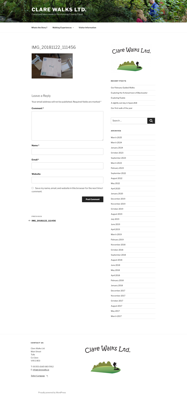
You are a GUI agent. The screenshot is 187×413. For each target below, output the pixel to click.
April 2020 (115, 188)
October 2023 (117, 153)
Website (36, 174)
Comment (38, 108)
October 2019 (117, 209)
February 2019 (117, 239)
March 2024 (116, 142)
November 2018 (118, 244)
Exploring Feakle (118, 98)
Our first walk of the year (121, 108)
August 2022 (116, 178)
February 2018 (117, 280)
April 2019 (115, 229)
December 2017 (118, 290)
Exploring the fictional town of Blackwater (129, 93)
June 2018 (115, 265)
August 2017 (116, 306)
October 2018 (117, 250)
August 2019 (116, 214)
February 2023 (117, 168)
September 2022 (118, 173)
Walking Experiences (62, 27)
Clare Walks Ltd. (59, 10)
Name (35, 145)
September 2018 (118, 255)
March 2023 (116, 163)
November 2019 (118, 204)
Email (35, 159)
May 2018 (115, 270)
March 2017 (116, 316)
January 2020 (117, 193)
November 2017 (118, 295)
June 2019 (115, 224)
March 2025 (116, 137)
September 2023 (118, 158)
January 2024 (117, 147)
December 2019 (118, 199)
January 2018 (117, 285)
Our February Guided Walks (123, 87)
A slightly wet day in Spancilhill (124, 103)
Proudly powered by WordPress (52, 392)
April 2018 (115, 275)
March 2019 (116, 234)
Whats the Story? (39, 27)
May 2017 (115, 311)
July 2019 (115, 219)
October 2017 (117, 301)
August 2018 (116, 260)
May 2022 (115, 183)
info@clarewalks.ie (41, 369)
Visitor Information (87, 27)
